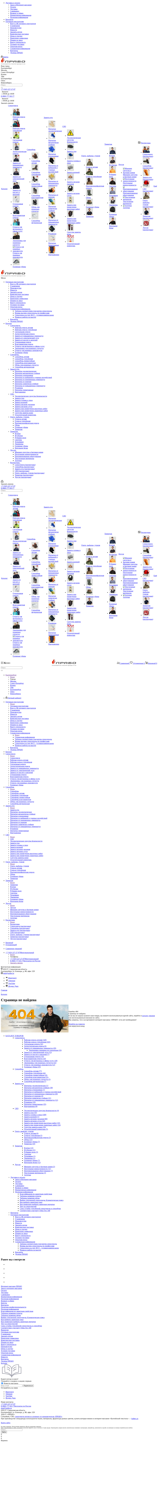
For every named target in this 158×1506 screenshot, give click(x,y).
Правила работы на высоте (25, 317)
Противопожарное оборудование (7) (38, 1171)
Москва (13, 681)
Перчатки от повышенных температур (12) (41, 1100)
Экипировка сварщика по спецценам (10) (45, 1050)
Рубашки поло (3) (31, 1152)
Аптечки (18, 461)
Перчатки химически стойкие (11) (37, 1098)
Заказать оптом (16, 292)
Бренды (4, 1303)
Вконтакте (12, 978)
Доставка (18, 1184)
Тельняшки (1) (29, 1156)
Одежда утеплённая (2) (33, 1135)
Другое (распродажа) (23, 477)
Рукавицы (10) (30, 1102)
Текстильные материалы (24, 458)
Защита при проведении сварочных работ (31, 411)
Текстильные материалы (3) (35, 1173)
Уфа (11, 687)
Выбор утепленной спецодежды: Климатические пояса (41, 1200)
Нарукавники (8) (30, 1106)
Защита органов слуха (23, 407)
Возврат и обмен (21, 1188)
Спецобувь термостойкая (25, 361)
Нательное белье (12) (32, 1162)
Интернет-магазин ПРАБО (11, 1286)
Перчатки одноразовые (24, 375)
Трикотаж (18, 429)
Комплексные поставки (19, 294)
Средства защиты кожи (24, 413)
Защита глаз (19, 398)
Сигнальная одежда (22, 332)
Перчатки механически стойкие (27, 373)
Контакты (14, 319)
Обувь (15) (28, 1140)
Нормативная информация (25, 1190)
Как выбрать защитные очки (31, 1202)
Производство (15, 288)
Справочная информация (20, 309)
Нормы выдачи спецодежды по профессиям (32, 313)
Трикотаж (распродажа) (24, 475)
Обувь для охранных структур (27, 365)
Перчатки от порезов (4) (33, 1096)
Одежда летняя (21, 419)
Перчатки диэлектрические (25, 371)
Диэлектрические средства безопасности (31, 396)
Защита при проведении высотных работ (31, 409)
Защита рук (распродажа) (25, 469)
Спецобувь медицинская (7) (35, 1081)
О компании (15, 286)
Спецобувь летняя (22, 357)
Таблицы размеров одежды (30, 1196)
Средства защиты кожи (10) (35, 1127)
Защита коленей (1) (31, 1117)
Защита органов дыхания (25, 404)
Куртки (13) (28, 1148)
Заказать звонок (16, 963)
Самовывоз (19, 1186)
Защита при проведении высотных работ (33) (42, 1123)
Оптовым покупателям (15, 282)
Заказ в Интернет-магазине (26, 1179)
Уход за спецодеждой (28, 1206)
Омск (12, 692)
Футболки (19, 436)
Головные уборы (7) (32, 1142)
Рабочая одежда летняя (24, 328)
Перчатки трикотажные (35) (35, 1104)
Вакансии (5, 1330)
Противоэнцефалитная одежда (27, 423)
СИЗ (12, 394)
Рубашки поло (20, 438)
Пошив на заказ (16, 301)
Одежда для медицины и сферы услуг (30, 346)
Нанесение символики (19, 298)
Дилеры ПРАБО (16, 321)
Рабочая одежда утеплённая (26, 330)
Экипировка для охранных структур (29, 348)
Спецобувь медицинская (24, 367)
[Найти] (2, 87)
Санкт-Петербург (17, 683)
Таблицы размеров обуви (30, 1198)
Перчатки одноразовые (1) (34, 1090)
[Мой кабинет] (2, 482)
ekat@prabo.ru (8, 973)
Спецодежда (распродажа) (25, 465)
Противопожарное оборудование (28, 456)
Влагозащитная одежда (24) (35, 1059)
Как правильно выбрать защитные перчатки (37, 1204)
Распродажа (15, 463)
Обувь (17, 425)
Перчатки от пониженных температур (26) (41, 1094)
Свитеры (18, 440)
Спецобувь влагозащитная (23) (36, 1077)
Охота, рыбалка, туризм (20, 417)
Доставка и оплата (18, 1177)
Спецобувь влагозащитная (25, 363)
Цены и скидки (16, 296)
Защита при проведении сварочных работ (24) (42, 1125)
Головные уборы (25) (32, 1067)
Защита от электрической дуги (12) (38, 1052)
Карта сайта (5, 1423)
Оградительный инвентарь (25, 415)
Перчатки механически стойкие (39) (38, 1088)
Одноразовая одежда (23, 342)
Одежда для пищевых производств (28, 350)
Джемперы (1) (29, 1158)
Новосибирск (15, 694)
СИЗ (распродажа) (22, 471)
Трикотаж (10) (29, 1144)
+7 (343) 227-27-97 (8, 89)
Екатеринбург (15, 690)
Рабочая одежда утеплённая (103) (37, 1042)
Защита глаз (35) (30, 1113)
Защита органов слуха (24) (34, 1121)
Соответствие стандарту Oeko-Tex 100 (35, 1211)
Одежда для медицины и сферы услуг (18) (40, 1061)
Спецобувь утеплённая (24, 359)
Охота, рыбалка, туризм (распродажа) (29, 473)
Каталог (9, 323)
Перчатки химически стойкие (26, 384)
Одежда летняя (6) (31, 1133)
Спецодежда (15, 325)
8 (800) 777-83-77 (7, 96)
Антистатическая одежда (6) (35, 1046)
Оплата (18, 1182)
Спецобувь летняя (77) (33, 1071)
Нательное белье (21, 448)
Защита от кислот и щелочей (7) (36, 1054)
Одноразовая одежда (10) (34, 1057)
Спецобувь (15, 355)
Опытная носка (16, 307)
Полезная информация (24, 1192)
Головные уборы (21, 353)
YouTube (11, 983)
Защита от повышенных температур (29, 336)
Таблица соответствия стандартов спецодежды (33, 311)
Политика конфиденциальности (13, 1307)
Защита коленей (21, 402)
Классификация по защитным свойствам (36, 1194)
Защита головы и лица (24, 400)
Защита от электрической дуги (27, 338)
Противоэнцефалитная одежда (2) (37, 1138)
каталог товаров (148, 1016)
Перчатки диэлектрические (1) (36, 1086)
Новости (13, 290)
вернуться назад (78, 1026)
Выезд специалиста (18, 303)
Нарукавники (20, 392)
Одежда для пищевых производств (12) (39, 1065)
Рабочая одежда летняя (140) (35, 1040)
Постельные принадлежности (26, 454)
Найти (4, 1432)
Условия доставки (17, 305)
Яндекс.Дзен (13, 986)
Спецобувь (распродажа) (24, 467)
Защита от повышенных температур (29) (40, 1048)
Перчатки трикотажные (24, 390)
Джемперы (19, 444)
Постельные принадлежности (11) (37, 1169)
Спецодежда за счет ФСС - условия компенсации (34, 315)
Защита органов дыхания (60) (35, 1119)
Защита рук (15, 369)
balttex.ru (134, 1419)
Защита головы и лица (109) (35, 1115)
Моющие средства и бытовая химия (29, 452)
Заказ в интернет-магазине (11, 1288)
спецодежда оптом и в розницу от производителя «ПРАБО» (38, 1416)
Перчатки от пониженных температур (30, 380)
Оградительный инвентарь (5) (36, 1129)
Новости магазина (10, 1383)
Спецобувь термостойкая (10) (35, 1075)
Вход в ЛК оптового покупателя (23, 284)
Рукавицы (19, 388)
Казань (13, 685)
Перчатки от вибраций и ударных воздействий (33, 377)
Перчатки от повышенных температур (30, 386)
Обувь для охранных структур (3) (37, 1079)
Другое (13, 450)
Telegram (11, 981)
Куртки (18, 434)
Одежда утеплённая (22, 421)
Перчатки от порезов (23, 382)
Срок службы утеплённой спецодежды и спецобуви (40, 1209)
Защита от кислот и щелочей (26, 340)
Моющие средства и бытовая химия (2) (39, 1167)
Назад (12, 677)
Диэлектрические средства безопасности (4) (41, 1111)
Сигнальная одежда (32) (33, 1044)
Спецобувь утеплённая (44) (35, 1073)
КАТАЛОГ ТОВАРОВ (14, 1036)
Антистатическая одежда (25, 334)
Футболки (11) (29, 1150)
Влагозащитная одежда (24, 344)
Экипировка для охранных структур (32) (40, 1063)
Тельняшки (19, 442)
